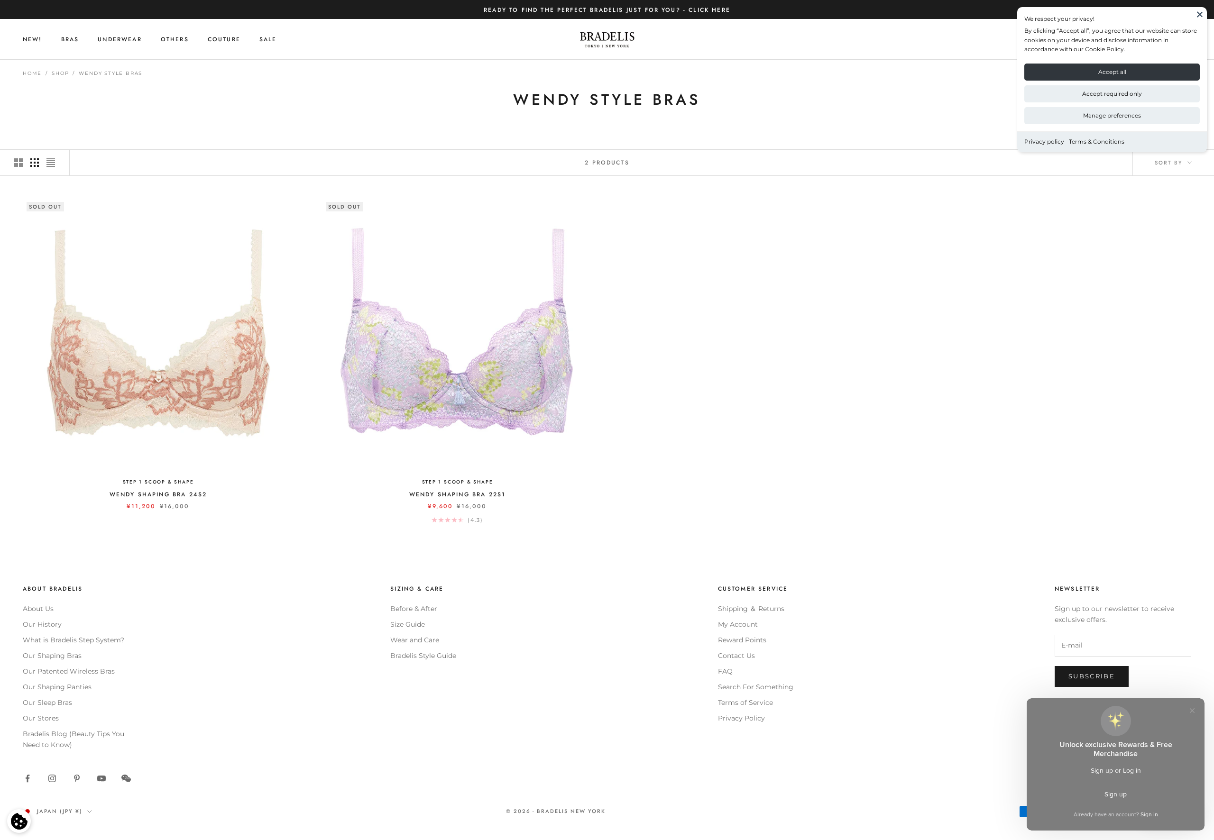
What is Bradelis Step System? (73, 640)
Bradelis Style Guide (423, 655)
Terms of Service (745, 702)
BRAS (70, 39)
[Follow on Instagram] (52, 778)
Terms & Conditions (1096, 141)
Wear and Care (414, 640)
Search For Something (755, 687)
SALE (268, 39)
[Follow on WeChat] (126, 778)
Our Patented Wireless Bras (69, 671)
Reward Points (742, 640)
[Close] (1200, 14)
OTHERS (175, 39)
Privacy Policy (741, 718)
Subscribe (1091, 676)
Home (32, 73)
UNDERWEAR (119, 39)
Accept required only (1112, 93)
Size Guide (407, 624)
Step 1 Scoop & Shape (158, 481)
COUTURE (224, 39)
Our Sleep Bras (47, 702)
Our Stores (41, 718)
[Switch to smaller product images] (34, 162)
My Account (738, 624)
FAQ (725, 671)
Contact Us (736, 655)
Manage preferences (1112, 115)
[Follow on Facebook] (27, 778)
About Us (38, 608)
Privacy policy (1044, 141)
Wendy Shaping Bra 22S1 (457, 494)
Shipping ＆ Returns (751, 608)
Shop (60, 73)
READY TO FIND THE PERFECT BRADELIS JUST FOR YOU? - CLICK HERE (607, 10)
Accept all (1112, 71)
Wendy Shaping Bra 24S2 (158, 494)
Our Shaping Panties (57, 687)
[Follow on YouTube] (101, 778)
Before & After (413, 608)
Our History (42, 624)
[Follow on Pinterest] (77, 778)
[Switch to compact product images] (50, 162)
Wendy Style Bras (110, 73)
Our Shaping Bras (52, 655)
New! (32, 39)
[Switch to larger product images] (18, 162)
